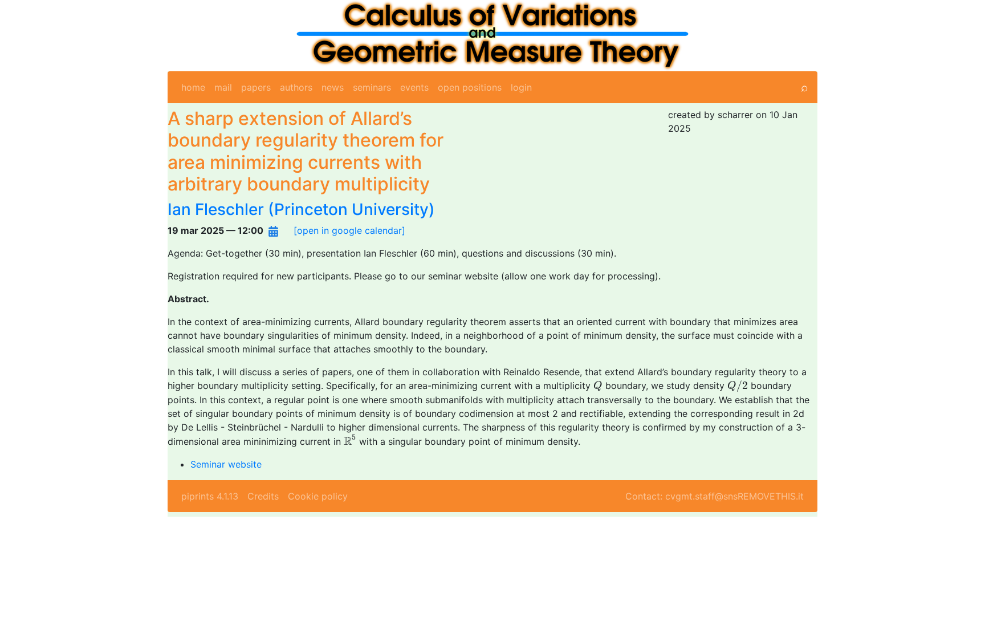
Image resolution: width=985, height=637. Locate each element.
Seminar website (226, 464)
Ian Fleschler (216, 209)
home (193, 87)
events (414, 87)
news (332, 87)
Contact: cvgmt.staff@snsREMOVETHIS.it (714, 496)
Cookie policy (318, 496)
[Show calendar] (273, 230)
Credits (263, 496)
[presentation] (598, 386)
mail (223, 87)
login (521, 87)
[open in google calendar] (349, 230)
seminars (372, 87)
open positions (470, 87)
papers (256, 87)
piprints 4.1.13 (209, 496)
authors (296, 87)
